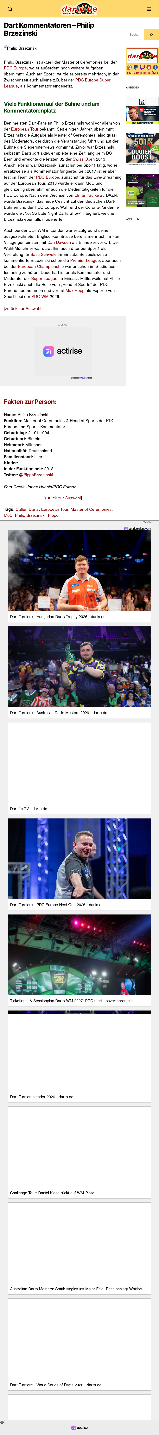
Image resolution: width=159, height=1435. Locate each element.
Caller (21, 509)
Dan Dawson (59, 242)
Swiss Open (84, 159)
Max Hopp (75, 290)
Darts (34, 509)
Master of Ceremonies (91, 509)
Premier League (85, 260)
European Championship (41, 266)
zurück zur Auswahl (23, 308)
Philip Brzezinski (30, 515)
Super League (44, 278)
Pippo (53, 515)
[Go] (151, 34)
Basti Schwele (43, 254)
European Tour (24, 129)
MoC (8, 515)
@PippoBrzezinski (36, 474)
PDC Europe (15, 68)
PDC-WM (40, 296)
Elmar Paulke (86, 195)
